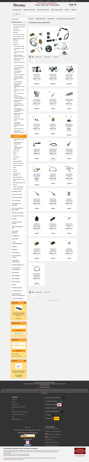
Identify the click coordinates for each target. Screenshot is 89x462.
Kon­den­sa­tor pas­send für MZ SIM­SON (69, 101)
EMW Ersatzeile (15, 278)
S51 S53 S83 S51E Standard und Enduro (19, 27)
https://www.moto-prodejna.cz (54, 434)
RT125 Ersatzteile (16, 200)
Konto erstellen (15, 353)
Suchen (33, 1)
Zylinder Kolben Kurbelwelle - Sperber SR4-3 (19, 132)
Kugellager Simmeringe (17, 216)
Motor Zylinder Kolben (17, 177)
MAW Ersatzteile (16, 281)
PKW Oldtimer (15, 272)
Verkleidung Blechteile (17, 189)
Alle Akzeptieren (80, 449)
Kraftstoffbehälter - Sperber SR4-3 (18, 72)
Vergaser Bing (17, 116)
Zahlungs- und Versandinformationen (20, 411)
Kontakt (13, 401)
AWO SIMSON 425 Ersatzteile (16, 204)
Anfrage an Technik (65, 1)
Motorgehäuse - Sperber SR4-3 (19, 90)
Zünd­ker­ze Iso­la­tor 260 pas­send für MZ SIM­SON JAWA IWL (69, 151)
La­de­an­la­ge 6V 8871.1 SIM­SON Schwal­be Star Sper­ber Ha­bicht (36, 176)
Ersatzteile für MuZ (43, 9)
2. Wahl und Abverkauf (17, 298)
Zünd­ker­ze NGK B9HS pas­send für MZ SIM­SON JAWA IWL (53, 200)
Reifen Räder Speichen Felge (19, 182)
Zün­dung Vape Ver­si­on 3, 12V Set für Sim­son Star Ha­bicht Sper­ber (37, 76)
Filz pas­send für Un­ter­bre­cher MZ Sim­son (69, 225)
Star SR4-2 (15, 42)
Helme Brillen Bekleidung (15, 232)
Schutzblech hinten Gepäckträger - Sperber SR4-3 (19, 105)
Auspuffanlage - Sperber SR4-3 (19, 52)
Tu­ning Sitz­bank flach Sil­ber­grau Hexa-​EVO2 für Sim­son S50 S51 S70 (19, 314)
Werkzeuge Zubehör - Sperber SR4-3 (18, 143)
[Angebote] (25, 361)
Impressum (14, 399)
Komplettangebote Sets (17, 265)
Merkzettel (74, 1)
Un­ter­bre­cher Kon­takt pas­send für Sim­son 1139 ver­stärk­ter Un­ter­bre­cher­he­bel (69, 250)
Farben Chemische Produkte (16, 256)
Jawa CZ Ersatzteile (57, 9)
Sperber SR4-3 (16, 44)
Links (13, 416)
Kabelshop (14, 249)
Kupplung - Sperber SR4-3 (19, 74)
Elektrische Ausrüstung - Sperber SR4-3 (19, 59)
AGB (13, 409)
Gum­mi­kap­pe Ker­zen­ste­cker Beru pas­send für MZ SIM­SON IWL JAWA (53, 225)
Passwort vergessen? (16, 355)
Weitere (67, 9)
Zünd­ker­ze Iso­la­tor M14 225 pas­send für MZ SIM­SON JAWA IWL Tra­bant (53, 101)
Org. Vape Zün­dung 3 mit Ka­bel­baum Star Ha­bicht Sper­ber (36, 101)
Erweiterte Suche (18, 333)
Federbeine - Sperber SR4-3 (19, 63)
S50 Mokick (15, 32)
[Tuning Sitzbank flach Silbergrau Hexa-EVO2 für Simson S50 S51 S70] (18, 308)
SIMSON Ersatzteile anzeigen (19, 24)
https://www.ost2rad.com (53, 428)
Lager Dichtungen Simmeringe (17, 174)
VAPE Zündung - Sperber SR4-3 (19, 140)
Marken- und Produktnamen (52, 442)
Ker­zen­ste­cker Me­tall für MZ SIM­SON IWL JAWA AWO (37, 151)
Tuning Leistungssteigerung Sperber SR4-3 (18, 147)
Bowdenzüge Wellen (17, 161)
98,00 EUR (18, 318)
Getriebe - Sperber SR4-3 (19, 65)
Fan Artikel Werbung (17, 290)
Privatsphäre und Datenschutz (18, 414)
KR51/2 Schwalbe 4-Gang (18, 34)
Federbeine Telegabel (17, 165)
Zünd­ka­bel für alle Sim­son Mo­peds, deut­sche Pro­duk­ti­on (53, 151)
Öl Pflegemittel (15, 236)
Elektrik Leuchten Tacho (18, 163)
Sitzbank (15, 184)
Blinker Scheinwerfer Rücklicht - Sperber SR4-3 (19, 56)
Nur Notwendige (80, 452)
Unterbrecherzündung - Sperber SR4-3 (19, 136)
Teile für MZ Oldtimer (17, 197)
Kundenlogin (48, 1)
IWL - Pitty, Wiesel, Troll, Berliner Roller (17, 209)
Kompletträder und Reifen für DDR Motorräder (18, 294)
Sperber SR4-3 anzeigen (19, 46)
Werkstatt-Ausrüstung (19, 128)
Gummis (15, 169)
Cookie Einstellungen (16, 419)
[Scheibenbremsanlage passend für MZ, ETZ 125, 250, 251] (18, 366)
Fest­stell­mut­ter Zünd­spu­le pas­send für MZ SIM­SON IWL (36, 225)
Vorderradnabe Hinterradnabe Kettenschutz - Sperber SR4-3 (19, 124)
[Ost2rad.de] (19, 5)
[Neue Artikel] (25, 303)
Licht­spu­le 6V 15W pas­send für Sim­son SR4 (36, 250)
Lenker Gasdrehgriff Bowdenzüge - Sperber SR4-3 (19, 78)
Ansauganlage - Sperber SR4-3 (19, 49)
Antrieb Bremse (16, 157)
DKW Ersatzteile (16, 275)
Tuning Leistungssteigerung (17, 242)
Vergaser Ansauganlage (18, 186)
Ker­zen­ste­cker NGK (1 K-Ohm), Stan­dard (36, 126)
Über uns (73, 9)
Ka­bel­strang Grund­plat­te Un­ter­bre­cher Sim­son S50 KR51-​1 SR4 (52, 176)
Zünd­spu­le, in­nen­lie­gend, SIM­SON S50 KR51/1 (69, 126)
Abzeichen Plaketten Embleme (17, 222)
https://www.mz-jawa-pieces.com (54, 431)
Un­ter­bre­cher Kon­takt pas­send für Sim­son (53, 126)
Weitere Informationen (80, 455)
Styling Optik (15, 239)
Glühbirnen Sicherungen (18, 213)
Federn (14, 167)
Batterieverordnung (50, 439)
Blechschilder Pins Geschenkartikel (16, 268)
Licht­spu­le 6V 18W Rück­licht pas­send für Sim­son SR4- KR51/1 (53, 250)
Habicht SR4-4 (16, 150)
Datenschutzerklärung (25, 455)
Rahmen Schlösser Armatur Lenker (19, 180)
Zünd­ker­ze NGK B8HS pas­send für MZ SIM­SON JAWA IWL (36, 200)
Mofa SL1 (15, 153)
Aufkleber (14, 219)
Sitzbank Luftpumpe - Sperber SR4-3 (18, 114)
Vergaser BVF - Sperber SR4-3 (19, 119)
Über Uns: (27, 427)
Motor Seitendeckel (18, 81)
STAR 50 (15, 155)
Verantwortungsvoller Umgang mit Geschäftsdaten (13, 459)
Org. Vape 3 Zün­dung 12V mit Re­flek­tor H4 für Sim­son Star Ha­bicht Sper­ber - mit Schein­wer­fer (69, 76)
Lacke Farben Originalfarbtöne (16, 261)
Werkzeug (14, 246)
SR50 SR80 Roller (16, 30)
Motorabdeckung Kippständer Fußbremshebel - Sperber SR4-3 (19, 85)
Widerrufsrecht (15, 404)
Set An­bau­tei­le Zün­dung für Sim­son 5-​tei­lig (69, 175)
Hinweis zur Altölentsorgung (52, 445)
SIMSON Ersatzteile (29, 9)
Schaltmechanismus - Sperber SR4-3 (18, 101)
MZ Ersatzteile (17, 9)
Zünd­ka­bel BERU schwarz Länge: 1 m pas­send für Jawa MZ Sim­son (37, 275)
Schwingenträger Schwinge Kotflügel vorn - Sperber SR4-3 (19, 110)
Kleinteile (15, 171)
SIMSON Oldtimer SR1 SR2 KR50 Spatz (18, 39)
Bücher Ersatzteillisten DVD (17, 227)
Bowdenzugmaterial (17, 287)
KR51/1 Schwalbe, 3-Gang (18, 36)
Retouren (56, 1)
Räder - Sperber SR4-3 (18, 93)
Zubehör (14, 284)
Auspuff (14, 159)
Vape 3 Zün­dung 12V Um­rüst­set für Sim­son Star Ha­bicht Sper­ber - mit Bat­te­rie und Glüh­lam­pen (53, 76)
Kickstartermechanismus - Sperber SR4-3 (19, 68)
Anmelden (18, 350)
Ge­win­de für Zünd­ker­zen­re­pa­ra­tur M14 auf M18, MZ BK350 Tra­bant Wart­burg (69, 200)
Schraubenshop (16, 252)
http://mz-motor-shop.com (53, 437)
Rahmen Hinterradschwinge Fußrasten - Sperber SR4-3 (19, 97)
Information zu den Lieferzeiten (18, 406)
